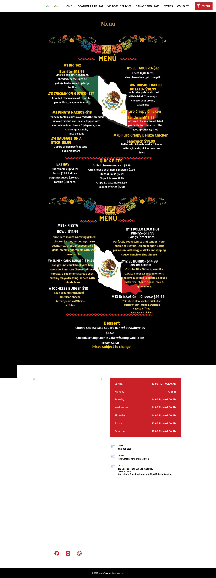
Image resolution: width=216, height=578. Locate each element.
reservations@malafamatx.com (134, 458)
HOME (68, 6)
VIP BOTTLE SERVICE (119, 6)
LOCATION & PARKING (89, 6)
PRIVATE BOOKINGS (147, 6)
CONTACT (183, 6)
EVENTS (168, 6)
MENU (206, 6)
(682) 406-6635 (124, 448)
